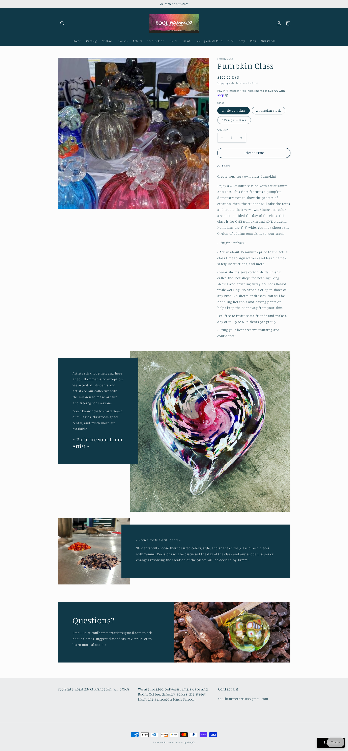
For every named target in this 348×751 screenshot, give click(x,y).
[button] (62, 23)
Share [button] (226, 165)
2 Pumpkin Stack (268, 110)
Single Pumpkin (233, 110)
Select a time (254, 153)
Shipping (223, 83)
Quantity (222, 129)
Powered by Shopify (184, 742)
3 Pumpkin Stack (234, 119)
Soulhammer (167, 742)
